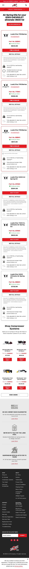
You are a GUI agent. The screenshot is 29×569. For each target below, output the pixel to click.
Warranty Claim (6, 519)
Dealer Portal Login (20, 512)
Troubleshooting (6, 526)
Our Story (18, 475)
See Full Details (14, 54)
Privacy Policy (19, 482)
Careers (18, 477)
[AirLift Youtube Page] (17, 540)
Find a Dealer (14, 50)
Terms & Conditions (20, 484)
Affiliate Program (20, 496)
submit (22, 535)
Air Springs (5, 477)
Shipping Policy (19, 487)
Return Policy (19, 489)
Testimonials (19, 479)
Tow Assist (5, 482)
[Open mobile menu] (3, 5)
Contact (4, 504)
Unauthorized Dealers (21, 515)
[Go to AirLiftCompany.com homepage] (14, 548)
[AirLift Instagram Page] (14, 540)
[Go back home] (15, 5)
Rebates (4, 509)
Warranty (4, 514)
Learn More (22, 1)
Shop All (4, 475)
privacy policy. (19, 566)
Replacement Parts (7, 521)
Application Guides (7, 524)
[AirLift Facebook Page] (11, 540)
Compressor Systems (7, 479)
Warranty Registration (7, 517)
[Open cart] (26, 5)
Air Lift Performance (21, 498)
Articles (4, 507)
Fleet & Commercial (20, 517)
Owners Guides (6, 512)
